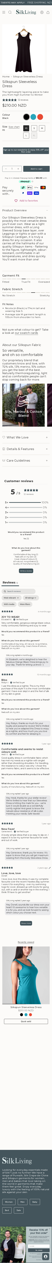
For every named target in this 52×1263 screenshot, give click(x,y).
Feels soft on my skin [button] (10, 648)
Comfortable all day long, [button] (13, 644)
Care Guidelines (18, 460)
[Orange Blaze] (30, 1014)
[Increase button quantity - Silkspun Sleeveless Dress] (18, 169)
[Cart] (48, 12)
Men (23, 1202)
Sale (19, 1210)
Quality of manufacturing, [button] (13, 646)
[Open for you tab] (45, 1256)
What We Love (17, 437)
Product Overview (14, 210)
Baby (34, 1202)
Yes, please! (38, 1250)
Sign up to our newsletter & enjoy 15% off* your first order (26, 150)
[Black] (21, 1014)
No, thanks (38, 1260)
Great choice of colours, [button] (36, 646)
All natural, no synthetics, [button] (36, 644)
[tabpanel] (26, 758)
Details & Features (20, 449)
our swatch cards (26, 333)
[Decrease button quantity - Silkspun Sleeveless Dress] (6, 169)
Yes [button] (2, 635)
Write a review (26, 571)
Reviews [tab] (10, 582)
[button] (26, 502)
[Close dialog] (50, 1229)
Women (9, 1202)
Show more (26, 923)
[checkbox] (9, 604)
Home (6, 76)
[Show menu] (4, 12)
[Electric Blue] (26, 1014)
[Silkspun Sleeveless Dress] (26, 975)
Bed (7, 1210)
